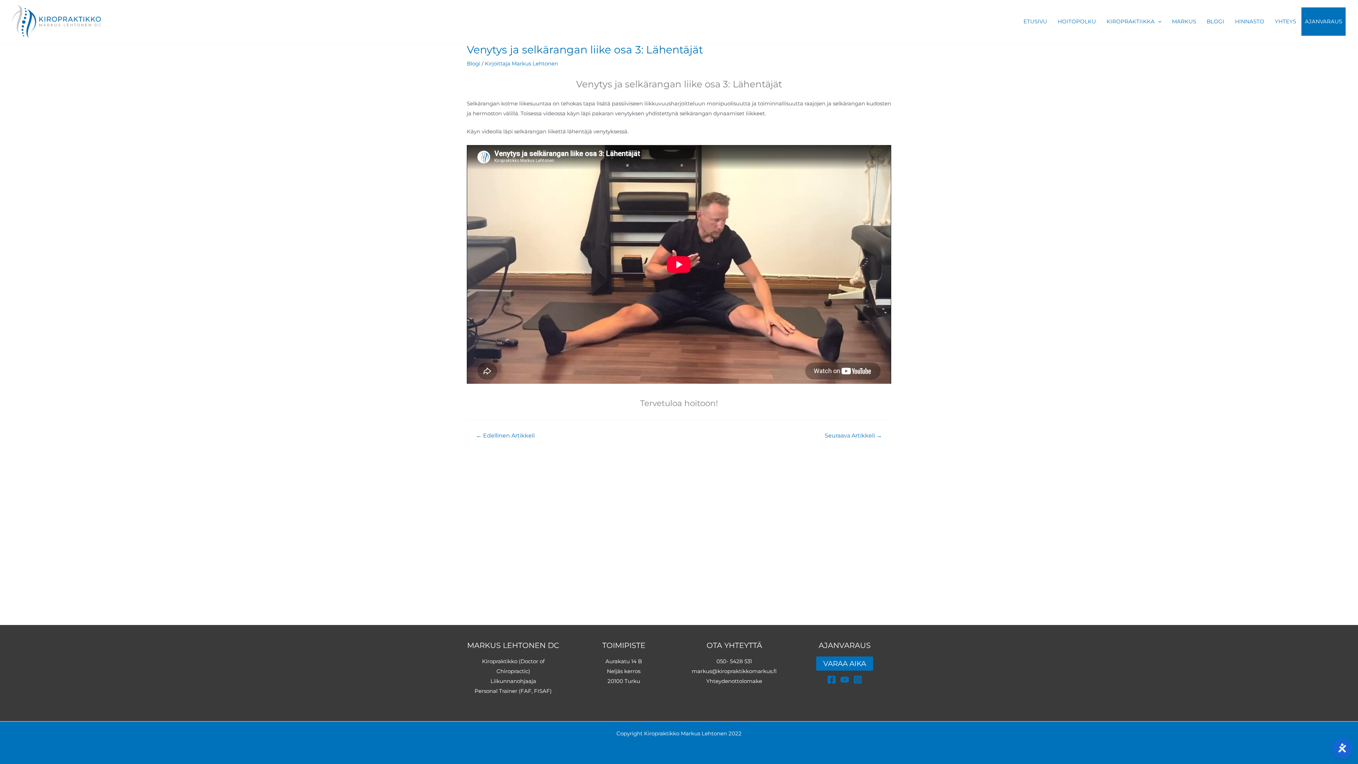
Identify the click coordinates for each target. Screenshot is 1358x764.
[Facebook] (831, 679)
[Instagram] (857, 679)
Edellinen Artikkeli (505, 436)
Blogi (473, 63)
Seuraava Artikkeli (853, 436)
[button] (1158, 21)
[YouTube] (844, 679)
